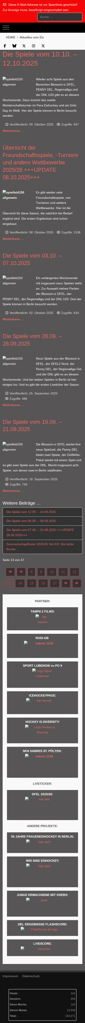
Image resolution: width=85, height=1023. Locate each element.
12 (74, 572)
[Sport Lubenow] (42, 677)
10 (52, 572)
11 (63, 572)
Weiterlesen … (13, 131)
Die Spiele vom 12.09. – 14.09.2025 (31, 512)
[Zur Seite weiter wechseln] (65, 583)
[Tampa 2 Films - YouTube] (43, 621)
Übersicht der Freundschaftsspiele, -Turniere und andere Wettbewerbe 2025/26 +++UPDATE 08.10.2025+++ (40, 162)
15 (32, 583)
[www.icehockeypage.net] (42, 705)
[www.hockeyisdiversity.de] (42, 733)
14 (20, 583)
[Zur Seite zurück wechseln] (21, 572)
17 (55, 583)
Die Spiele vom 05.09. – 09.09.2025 (31, 521)
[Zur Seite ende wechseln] (76, 583)
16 (43, 583)
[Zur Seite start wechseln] (10, 572)
